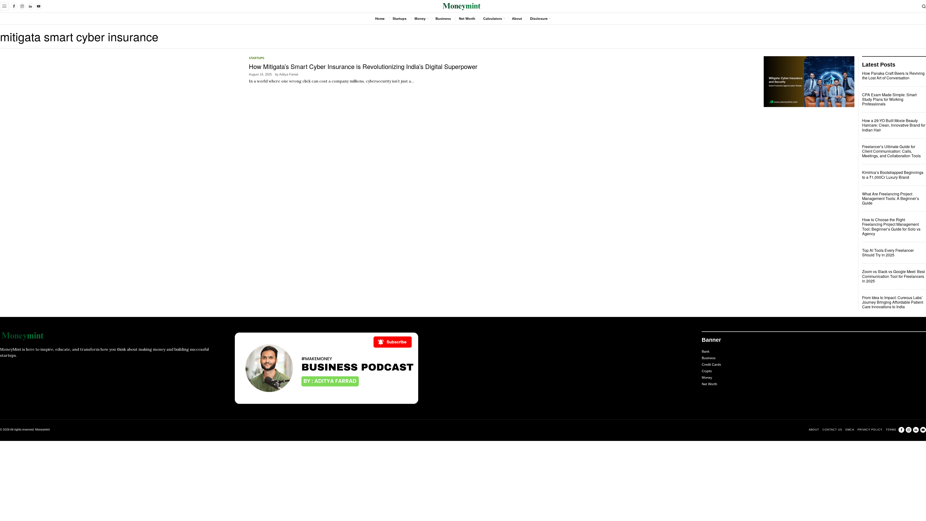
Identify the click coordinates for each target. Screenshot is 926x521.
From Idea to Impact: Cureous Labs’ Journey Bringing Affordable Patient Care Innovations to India (892, 302)
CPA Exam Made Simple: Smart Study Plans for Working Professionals (889, 99)
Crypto (707, 371)
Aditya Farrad (288, 74)
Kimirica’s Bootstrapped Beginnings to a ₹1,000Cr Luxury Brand (892, 174)
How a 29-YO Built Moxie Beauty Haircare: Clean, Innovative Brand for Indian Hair (893, 125)
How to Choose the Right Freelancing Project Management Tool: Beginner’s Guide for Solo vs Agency (891, 226)
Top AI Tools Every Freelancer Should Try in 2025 (888, 252)
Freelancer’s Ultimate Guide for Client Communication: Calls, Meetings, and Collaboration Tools (891, 151)
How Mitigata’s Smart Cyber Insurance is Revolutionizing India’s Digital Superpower (364, 66)
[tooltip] (14, 6)
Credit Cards (711, 364)
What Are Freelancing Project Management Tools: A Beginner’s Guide (890, 199)
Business (708, 358)
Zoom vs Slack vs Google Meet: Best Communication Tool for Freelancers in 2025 (893, 276)
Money (707, 377)
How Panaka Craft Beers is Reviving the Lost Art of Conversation (893, 75)
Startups (256, 58)
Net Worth (709, 384)
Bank (705, 351)
